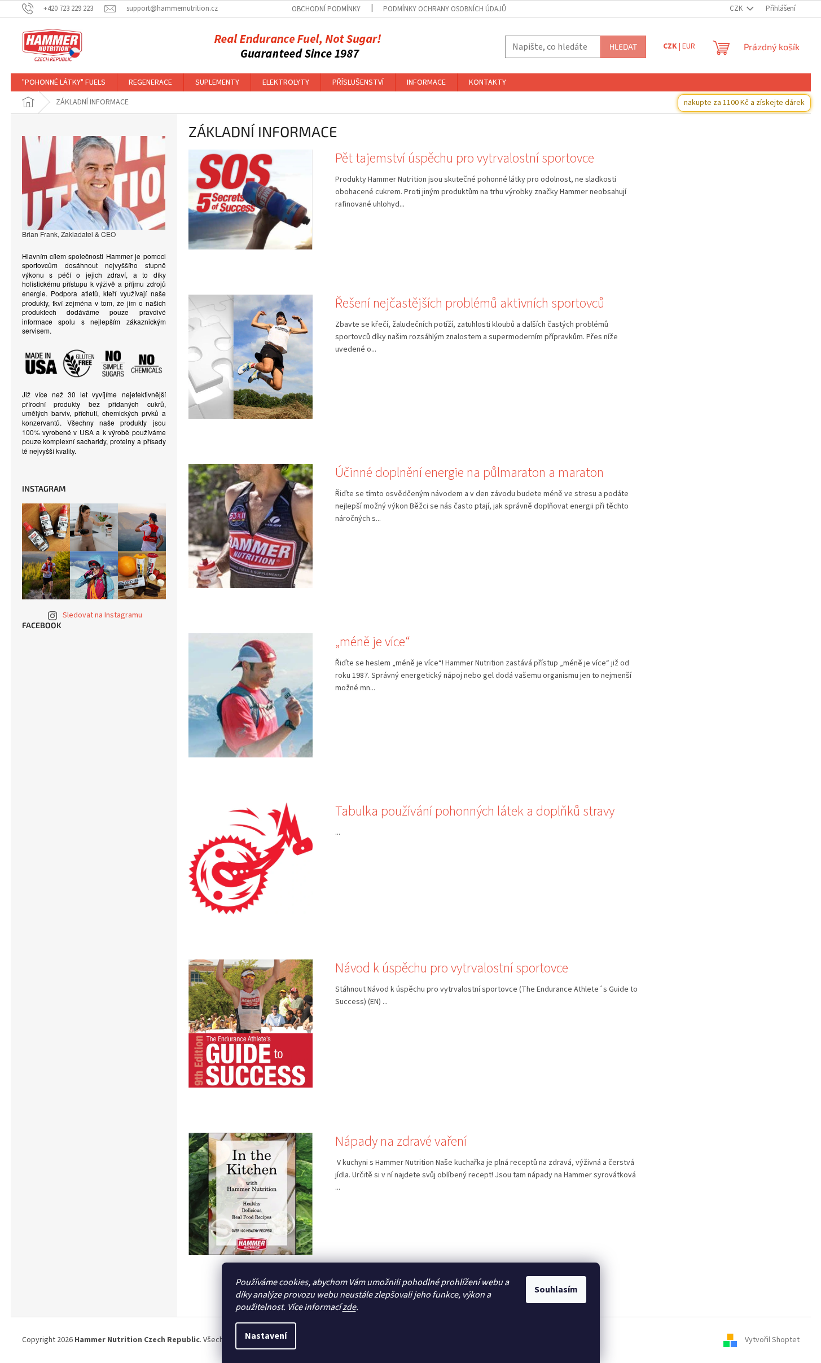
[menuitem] (64, 82)
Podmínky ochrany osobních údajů (444, 9)
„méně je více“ (372, 642)
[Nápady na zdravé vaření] (250, 1193)
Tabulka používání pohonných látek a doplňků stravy (474, 812)
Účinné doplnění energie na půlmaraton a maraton (469, 473)
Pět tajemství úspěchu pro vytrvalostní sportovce (464, 159)
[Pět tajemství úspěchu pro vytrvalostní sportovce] (250, 199)
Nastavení (266, 1336)
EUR (688, 46)
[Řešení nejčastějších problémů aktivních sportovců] (250, 356)
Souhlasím (556, 1289)
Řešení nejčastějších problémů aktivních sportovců (469, 304)
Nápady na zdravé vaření (401, 1142)
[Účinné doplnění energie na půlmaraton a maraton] (250, 525)
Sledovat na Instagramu (102, 615)
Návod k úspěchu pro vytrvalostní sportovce (451, 968)
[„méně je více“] (250, 694)
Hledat (623, 46)
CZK (737, 8)
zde (349, 1307)
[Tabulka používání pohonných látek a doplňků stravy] (250, 858)
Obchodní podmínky (326, 9)
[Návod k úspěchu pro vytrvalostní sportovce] (250, 1023)
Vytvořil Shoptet (772, 1340)
